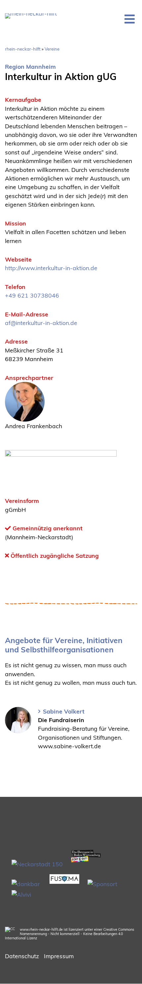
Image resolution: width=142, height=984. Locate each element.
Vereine (52, 49)
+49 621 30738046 (32, 295)
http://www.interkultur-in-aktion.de (51, 267)
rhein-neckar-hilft (23, 49)
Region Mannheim (30, 66)
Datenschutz (22, 956)
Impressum (59, 956)
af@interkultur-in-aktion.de (41, 322)
